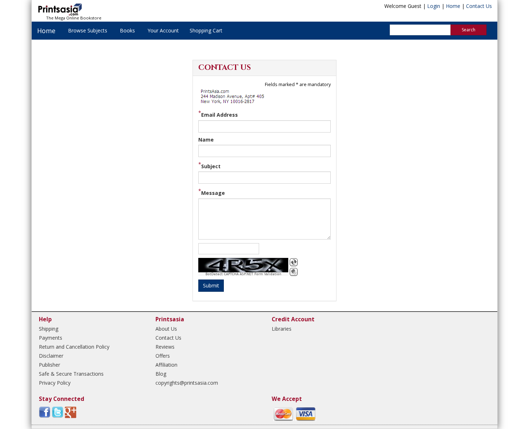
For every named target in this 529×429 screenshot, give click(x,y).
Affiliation (166, 364)
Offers (162, 355)
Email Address (219, 114)
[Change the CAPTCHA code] (294, 262)
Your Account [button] (163, 30)
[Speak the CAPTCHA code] (294, 272)
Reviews (165, 346)
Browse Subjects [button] (87, 30)
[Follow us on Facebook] (44, 411)
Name (206, 139)
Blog (160, 373)
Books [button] (127, 30)
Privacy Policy (55, 382)
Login (433, 6)
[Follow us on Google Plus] (70, 411)
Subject (211, 166)
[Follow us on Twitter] (57, 411)
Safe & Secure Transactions (71, 373)
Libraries (281, 328)
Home (453, 6)
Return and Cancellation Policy (74, 346)
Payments (50, 337)
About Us (166, 328)
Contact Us (479, 6)
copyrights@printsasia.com (186, 382)
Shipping (48, 328)
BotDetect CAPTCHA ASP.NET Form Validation (243, 274)
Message (213, 192)
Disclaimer (51, 355)
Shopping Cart (206, 30)
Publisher (49, 364)
